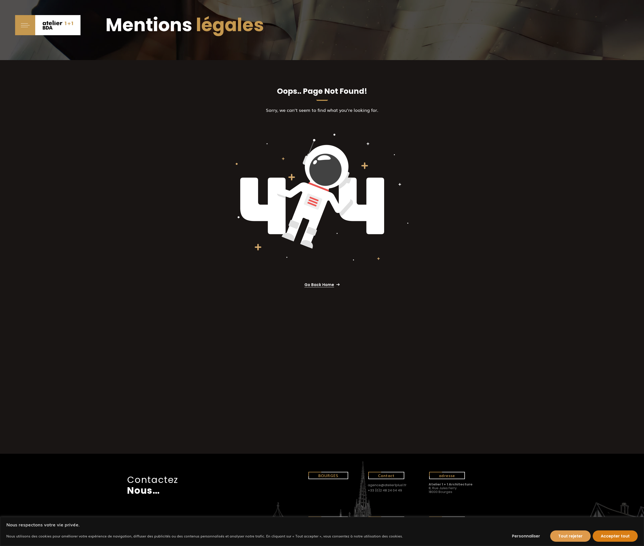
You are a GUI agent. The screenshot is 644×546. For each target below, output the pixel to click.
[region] (322, 531)
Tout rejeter (570, 536)
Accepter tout (615, 536)
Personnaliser (526, 536)
